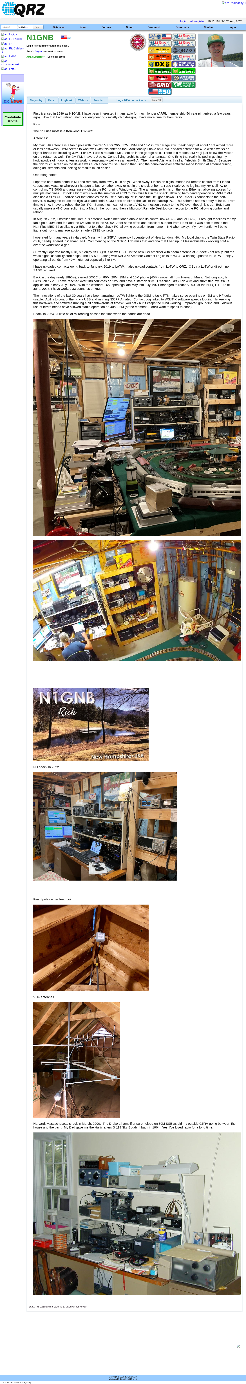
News (83, 27)
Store (129, 27)
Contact (209, 27)
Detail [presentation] (51, 100)
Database (58, 27)
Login (232, 27)
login (183, 21)
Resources (182, 27)
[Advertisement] (132, 1346)
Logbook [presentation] (66, 100)
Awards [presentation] (99, 100)
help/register (197, 21)
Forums (106, 27)
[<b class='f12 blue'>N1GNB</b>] (220, 66)
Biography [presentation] (36, 100)
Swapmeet (154, 27)
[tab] (36, 100)
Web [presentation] (83, 100)
